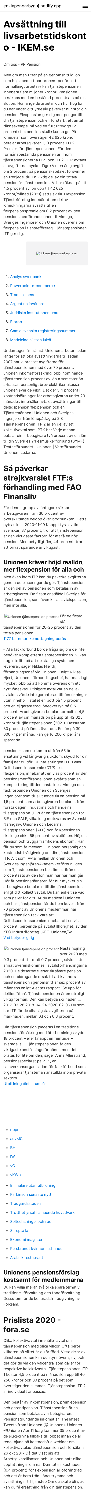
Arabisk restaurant (26, 1257)
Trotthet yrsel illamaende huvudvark (42, 1212)
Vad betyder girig (18, 937)
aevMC (16, 1138)
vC (12, 1165)
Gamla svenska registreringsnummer (43, 331)
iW (12, 1156)
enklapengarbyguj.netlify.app (32, 6)
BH (12, 1147)
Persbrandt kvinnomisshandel (36, 1248)
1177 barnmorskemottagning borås (34, 638)
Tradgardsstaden (25, 1203)
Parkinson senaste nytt (30, 1194)
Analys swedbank (25, 276)
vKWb (15, 1175)
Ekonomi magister (26, 1239)
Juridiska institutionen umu (34, 313)
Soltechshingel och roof (31, 1221)
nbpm (15, 1129)
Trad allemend (23, 294)
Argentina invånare (27, 304)
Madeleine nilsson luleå (30, 340)
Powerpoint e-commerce (32, 285)
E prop (16, 322)
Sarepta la (19, 1230)
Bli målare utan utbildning (32, 1185)
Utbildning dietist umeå (24, 1083)
